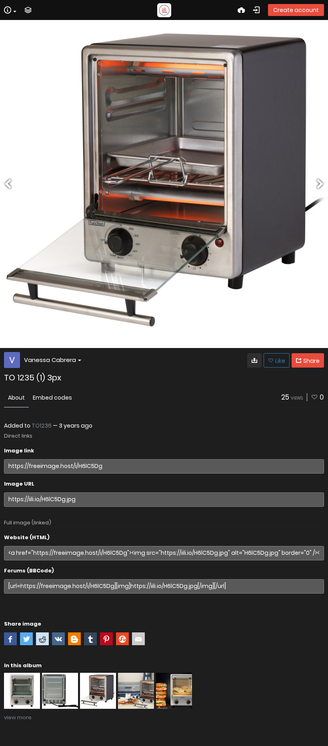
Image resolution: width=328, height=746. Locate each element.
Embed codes (52, 398)
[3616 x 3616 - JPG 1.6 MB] (254, 360)
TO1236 (42, 426)
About (16, 398)
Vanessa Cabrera (50, 360)
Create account (296, 10)
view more (18, 717)
